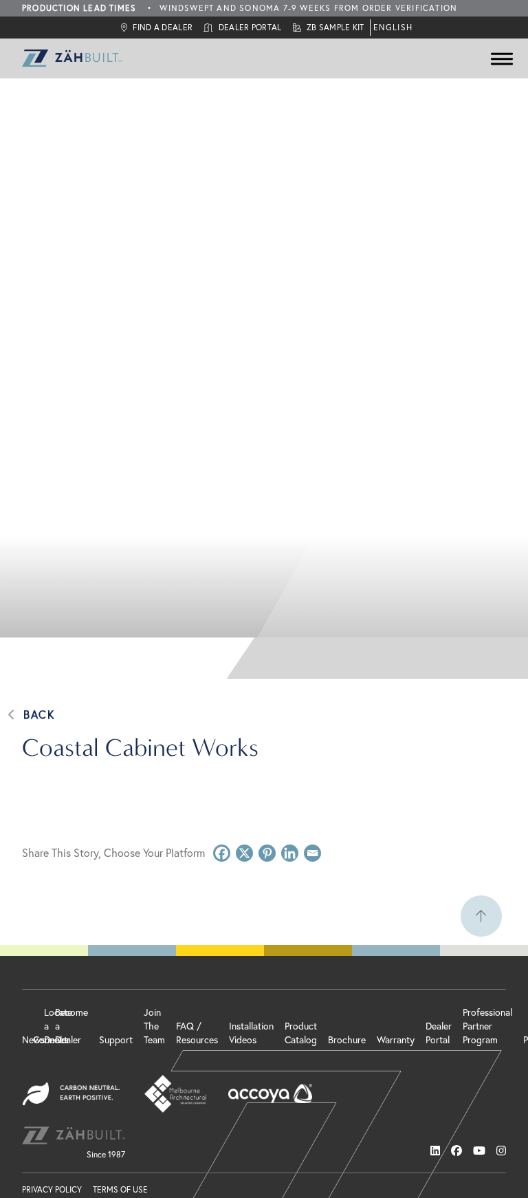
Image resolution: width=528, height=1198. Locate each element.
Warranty (396, 1040)
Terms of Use (120, 1189)
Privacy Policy (52, 1189)
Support (116, 1040)
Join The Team (154, 1026)
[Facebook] (221, 853)
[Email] (312, 853)
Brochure (347, 1040)
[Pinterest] (267, 853)
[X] (244, 853)
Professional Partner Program (487, 1026)
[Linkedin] (289, 853)
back (38, 714)
